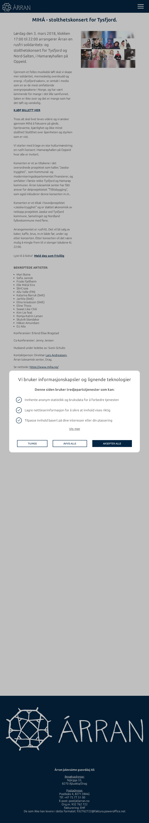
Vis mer (74, 429)
